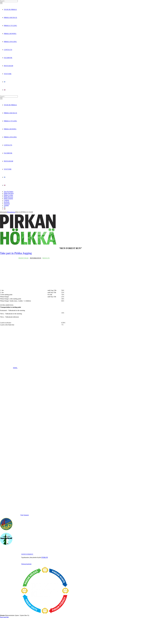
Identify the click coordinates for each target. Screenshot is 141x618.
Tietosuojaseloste (26, 564)
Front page (24, 258)
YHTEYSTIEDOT (27, 554)
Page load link (4, 617)
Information (35, 258)
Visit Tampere (24, 515)
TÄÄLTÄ (44, 557)
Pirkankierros (11, 212)
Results (46, 258)
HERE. (15, 368)
